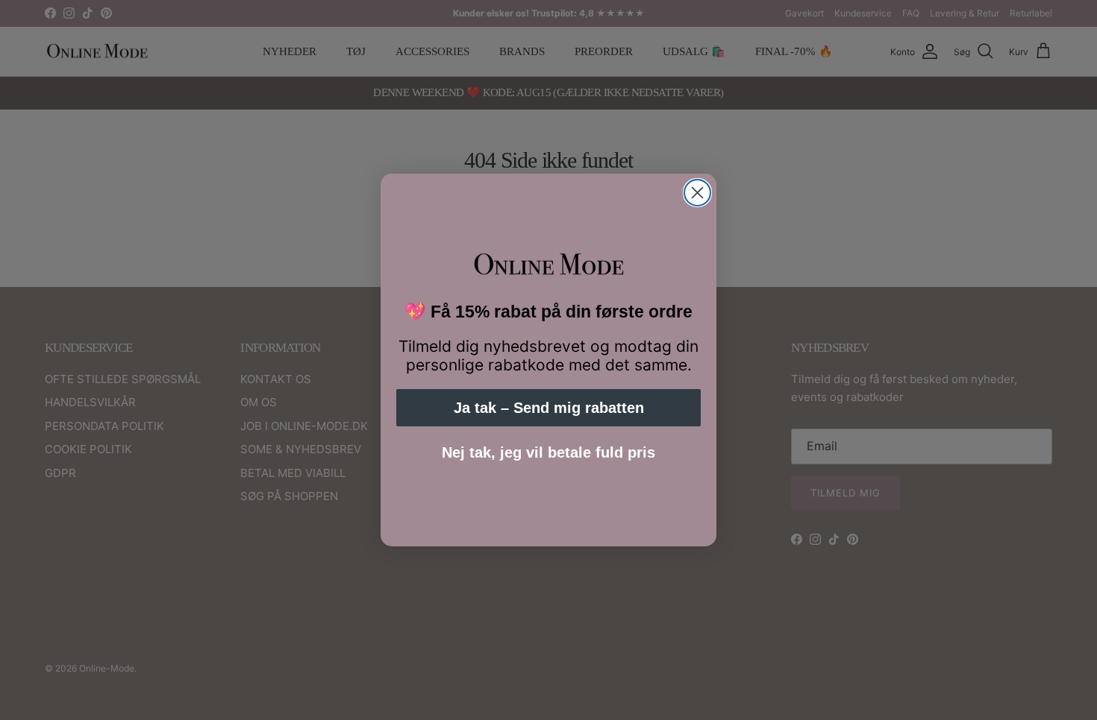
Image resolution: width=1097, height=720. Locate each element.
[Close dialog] (697, 193)
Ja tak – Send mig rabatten (549, 408)
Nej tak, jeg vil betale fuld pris (548, 452)
